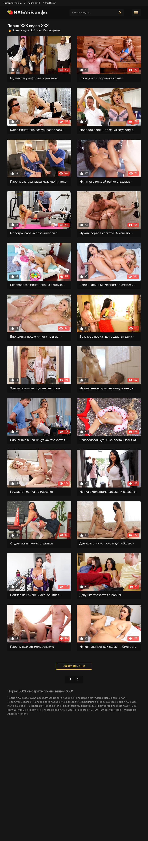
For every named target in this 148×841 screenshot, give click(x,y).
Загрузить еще (74, 666)
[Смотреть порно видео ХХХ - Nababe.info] (34, 12)
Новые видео (20, 30)
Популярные (51, 30)
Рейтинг (36, 30)
